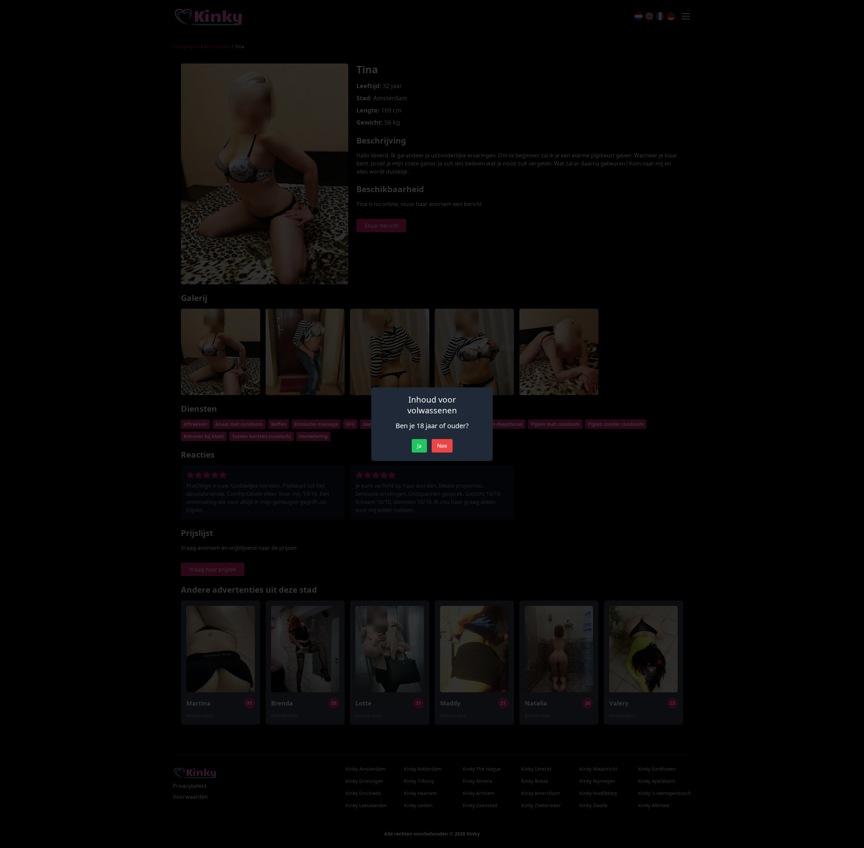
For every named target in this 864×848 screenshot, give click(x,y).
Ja (419, 445)
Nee (442, 445)
